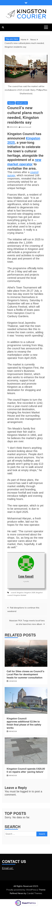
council (13, 593)
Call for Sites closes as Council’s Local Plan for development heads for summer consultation (25, 674)
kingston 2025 (29, 593)
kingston (20, 593)
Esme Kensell (26, 576)
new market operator (24, 161)
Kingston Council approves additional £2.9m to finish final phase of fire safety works (24, 723)
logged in (25, 791)
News (11, 103)
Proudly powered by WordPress (21, 889)
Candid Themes (34, 893)
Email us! (8, 868)
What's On (21, 103)
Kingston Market (19, 595)
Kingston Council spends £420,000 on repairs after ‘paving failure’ (26, 770)
